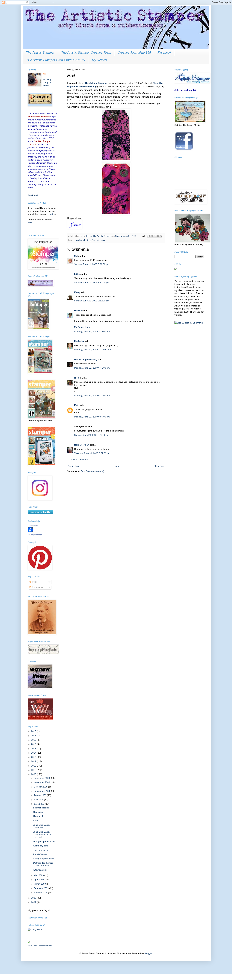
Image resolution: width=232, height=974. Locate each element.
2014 (34, 753)
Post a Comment (79, 459)
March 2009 (40, 884)
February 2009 (41, 888)
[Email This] (148, 236)
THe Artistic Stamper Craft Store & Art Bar (55, 60)
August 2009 (40, 795)
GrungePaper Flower (43, 858)
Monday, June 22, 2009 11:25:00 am (92, 349)
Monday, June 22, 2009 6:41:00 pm (92, 368)
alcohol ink (80, 240)
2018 (34, 735)
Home (116, 466)
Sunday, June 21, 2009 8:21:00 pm (91, 264)
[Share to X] (154, 236)
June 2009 (39, 804)
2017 (34, 740)
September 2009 (42, 791)
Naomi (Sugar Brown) (85, 359)
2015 (34, 748)
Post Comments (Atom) (92, 471)
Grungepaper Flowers (44, 841)
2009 (34, 774)
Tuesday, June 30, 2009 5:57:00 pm (92, 453)
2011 (33, 765)
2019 (34, 731)
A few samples (40, 870)
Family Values (40, 854)
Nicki (77, 377)
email (51, 214)
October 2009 (41, 786)
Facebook (164, 52)
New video (38, 812)
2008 (34, 898)
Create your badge (35, 535)
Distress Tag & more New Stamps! (43, 864)
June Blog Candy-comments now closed (42, 834)
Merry (77, 292)
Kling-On (91, 240)
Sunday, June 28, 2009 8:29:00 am (91, 435)
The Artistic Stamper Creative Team (86, 52)
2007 (34, 902)
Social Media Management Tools (40, 946)
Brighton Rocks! (41, 807)
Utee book (38, 816)
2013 (34, 757)
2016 (34, 744)
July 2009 (39, 799)
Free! (36, 820)
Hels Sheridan (81, 444)
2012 (34, 761)
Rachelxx (79, 341)
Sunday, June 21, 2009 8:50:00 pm (91, 282)
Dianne (78, 310)
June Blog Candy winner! (41, 826)
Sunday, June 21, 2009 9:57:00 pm (91, 300)
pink (98, 240)
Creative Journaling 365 (134, 52)
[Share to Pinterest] (160, 236)
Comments (37, 587)
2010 (34, 770)
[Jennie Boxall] (30, 531)
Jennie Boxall (33, 526)
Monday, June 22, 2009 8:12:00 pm (92, 395)
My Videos (99, 60)
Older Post (159, 466)
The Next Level (40, 850)
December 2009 (42, 778)
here (30, 222)
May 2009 (39, 875)
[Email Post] (143, 236)
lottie (77, 274)
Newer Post (73, 466)
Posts (34, 581)
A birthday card (40, 845)
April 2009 (39, 879)
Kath (76, 405)
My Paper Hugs (82, 327)
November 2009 (42, 782)
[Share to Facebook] (157, 236)
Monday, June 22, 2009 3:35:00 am (92, 331)
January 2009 (41, 892)
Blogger (148, 953)
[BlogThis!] (151, 236)
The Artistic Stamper (40, 52)
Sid (76, 256)
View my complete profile (47, 82)
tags (103, 240)
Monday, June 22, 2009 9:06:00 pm (92, 416)
